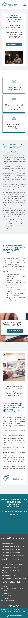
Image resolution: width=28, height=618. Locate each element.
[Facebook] (10, 606)
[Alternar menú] (24, 4)
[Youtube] (17, 606)
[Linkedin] (14, 606)
